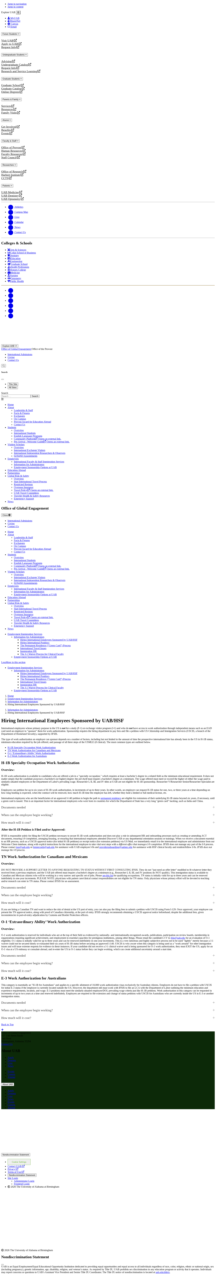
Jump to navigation (17, 4)
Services (6, 106)
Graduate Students (11, 79)
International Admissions (20, 354)
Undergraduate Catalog (14, 64)
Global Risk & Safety (18, 476)
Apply (11, 1057)
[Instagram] (11, 300)
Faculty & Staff (10, 141)
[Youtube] (11, 305)
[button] (108, 662)
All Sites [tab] (13, 387)
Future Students (10, 34)
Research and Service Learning (19, 71)
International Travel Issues (33, 648)
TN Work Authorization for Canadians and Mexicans (34, 750)
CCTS (5, 178)
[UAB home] (108, 342)
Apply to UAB (9, 44)
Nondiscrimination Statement (16, 1155)
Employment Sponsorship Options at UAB (35, 657)
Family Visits (9, 112)
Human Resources (11, 151)
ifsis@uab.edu (178, 938)
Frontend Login (22, 1184)
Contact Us (13, 360)
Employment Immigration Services (25, 634)
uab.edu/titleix (163, 1272)
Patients (7, 186)
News (10, 501)
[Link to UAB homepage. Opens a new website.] (29, 1116)
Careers (11, 1074)
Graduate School (10, 85)
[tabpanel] (108, 395)
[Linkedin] (11, 315)
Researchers (9, 165)
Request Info (8, 47)
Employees (13, 458)
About (11, 407)
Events (5, 133)
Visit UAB (7, 40)
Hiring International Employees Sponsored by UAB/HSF (48, 639)
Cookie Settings (19, 1162)
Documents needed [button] (13, 807)
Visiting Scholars (16, 444)
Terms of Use (16, 1172)
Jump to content (15, 6)
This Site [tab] (13, 384)
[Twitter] (11, 295)
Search (4, 393)
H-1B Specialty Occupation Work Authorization (32, 747)
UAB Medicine (10, 192)
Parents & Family (11, 99)
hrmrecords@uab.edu (44, 847)
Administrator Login (24, 1181)
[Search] (3, 365)
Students (12, 427)
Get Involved (8, 126)
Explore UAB (9, 346)
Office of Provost (11, 147)
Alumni (6, 120)
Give (10, 1063)
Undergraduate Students (14, 55)
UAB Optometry (10, 199)
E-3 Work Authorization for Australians (27, 756)
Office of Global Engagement (16, 349)
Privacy (13, 1169)
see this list (107, 875)
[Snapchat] (11, 310)
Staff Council (9, 157)
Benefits (6, 130)
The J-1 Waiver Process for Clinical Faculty (42, 654)
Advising (6, 61)
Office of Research (12, 171)
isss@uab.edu (23, 847)
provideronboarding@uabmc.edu (115, 847)
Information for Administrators (29, 637)
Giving (11, 357)
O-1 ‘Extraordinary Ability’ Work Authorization (31, 753)
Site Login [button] (13, 1178)
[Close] (18, 12)
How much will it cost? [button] (16, 822)
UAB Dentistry (10, 195)
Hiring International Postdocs (34, 642)
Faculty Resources (11, 154)
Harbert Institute (10, 175)
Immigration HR (28, 651)
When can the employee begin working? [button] (27, 815)
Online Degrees (10, 92)
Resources (7, 109)
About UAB (8, 1084)
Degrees (12, 1060)
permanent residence (111, 798)
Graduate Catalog (11, 88)
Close (5, 515)
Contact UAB (16, 1166)
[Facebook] (11, 290)
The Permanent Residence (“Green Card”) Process (45, 645)
